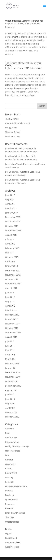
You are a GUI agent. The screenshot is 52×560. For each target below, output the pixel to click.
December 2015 (12, 217)
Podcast (9, 490)
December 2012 (12, 270)
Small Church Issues (15, 512)
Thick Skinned (12, 118)
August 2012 (11, 288)
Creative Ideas (12, 442)
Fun (7, 455)
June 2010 (10, 399)
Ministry (9, 477)
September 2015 (13, 230)
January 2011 (11, 368)
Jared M (12, 23)
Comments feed (13, 542)
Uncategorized (12, 521)
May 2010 (9, 403)
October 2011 (11, 328)
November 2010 (13, 376)
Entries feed (11, 538)
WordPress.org (12, 546)
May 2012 (9, 301)
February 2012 (12, 314)
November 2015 (13, 221)
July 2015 (9, 239)
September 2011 (13, 332)
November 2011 (13, 323)
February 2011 (12, 363)
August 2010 (11, 390)
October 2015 (11, 226)
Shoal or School (12, 132)
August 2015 (11, 235)
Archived (9, 428)
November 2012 (13, 274)
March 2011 (11, 359)
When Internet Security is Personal (24, 20)
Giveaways (10, 464)
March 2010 (11, 412)
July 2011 (9, 341)
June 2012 (10, 297)
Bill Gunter (10, 171)
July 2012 (9, 292)
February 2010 (12, 416)
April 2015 (10, 243)
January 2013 (11, 266)
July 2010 (9, 394)
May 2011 (9, 350)
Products (35, 23)
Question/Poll (11, 499)
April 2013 (10, 261)
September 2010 (13, 385)
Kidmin (8, 468)
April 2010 (10, 408)
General (9, 459)
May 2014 (9, 252)
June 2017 (10, 195)
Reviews (9, 508)
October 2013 (11, 257)
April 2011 (10, 354)
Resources (10, 27)
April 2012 (10, 305)
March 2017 (11, 208)
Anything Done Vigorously (17, 123)
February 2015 (12, 248)
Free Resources (12, 450)
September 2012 (13, 283)
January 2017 (11, 212)
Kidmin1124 (11, 473)
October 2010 (11, 381)
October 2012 (11, 279)
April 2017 (10, 203)
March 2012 (11, 310)
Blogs (7, 433)
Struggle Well (11, 127)
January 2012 (11, 319)
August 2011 (11, 337)
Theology (9, 517)
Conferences (11, 437)
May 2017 (9, 199)
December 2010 (12, 372)
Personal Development (16, 486)
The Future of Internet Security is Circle (23, 64)
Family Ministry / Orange (17, 446)
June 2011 (10, 345)
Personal (9, 481)
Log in (8, 533)
